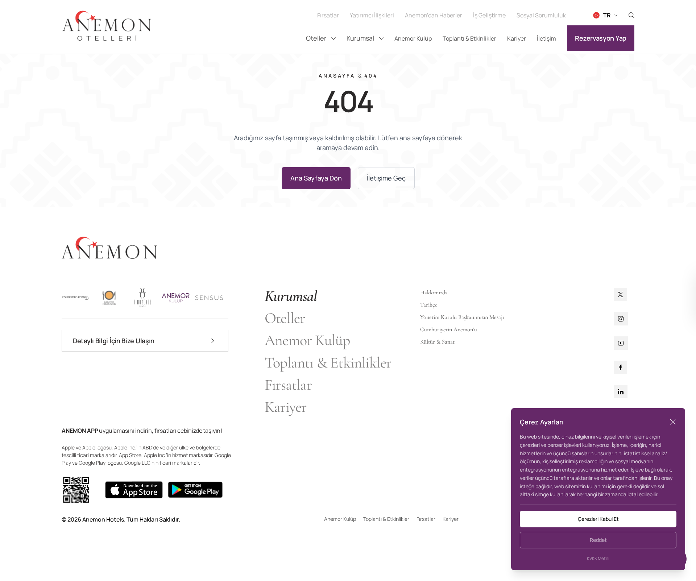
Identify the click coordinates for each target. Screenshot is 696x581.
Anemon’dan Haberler (433, 15)
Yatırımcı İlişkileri (372, 15)
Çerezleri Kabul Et (598, 518)
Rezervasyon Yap (600, 38)
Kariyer (516, 38)
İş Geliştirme (489, 15)
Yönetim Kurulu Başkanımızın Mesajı (462, 317)
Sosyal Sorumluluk (541, 15)
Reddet (598, 539)
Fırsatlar (328, 15)
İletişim (546, 38)
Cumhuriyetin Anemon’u (448, 329)
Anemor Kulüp (413, 38)
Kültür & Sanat (437, 341)
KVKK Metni (598, 558)
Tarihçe (429, 304)
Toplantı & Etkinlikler (469, 38)
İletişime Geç (386, 178)
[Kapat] (672, 422)
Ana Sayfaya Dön (316, 178)
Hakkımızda (434, 292)
